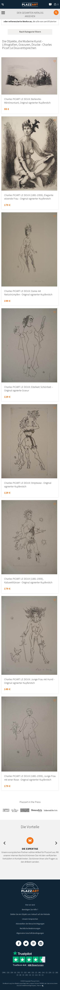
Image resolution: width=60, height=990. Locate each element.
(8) (20, 975)
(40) (29, 972)
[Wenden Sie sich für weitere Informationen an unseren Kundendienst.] (3, 5)
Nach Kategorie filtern (30, 31)
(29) (11, 972)
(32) (25, 972)
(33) (18, 972)
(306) (4, 972)
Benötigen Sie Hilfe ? (30, 909)
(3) (17, 975)
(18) (56, 972)
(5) (40, 975)
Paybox (34, 985)
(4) (30, 975)
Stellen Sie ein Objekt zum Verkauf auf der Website (30, 914)
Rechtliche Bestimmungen (30, 928)
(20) (26, 975)
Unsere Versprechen (30, 919)
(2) (36, 972)
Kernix (39, 985)
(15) (8, 972)
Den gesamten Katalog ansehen (30, 14)
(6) (15, 972)
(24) (43, 972)
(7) (22, 972)
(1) (53, 972)
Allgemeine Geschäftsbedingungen (30, 933)
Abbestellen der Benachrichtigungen (30, 923)
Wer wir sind (30, 905)
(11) (36, 975)
